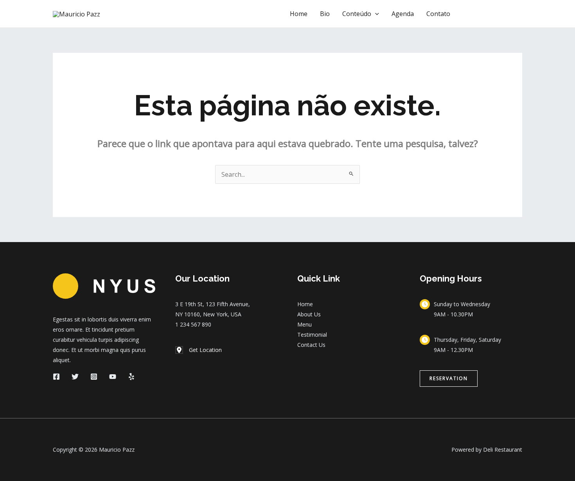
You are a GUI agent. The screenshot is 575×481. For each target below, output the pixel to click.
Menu (304, 324)
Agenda (403, 13)
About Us (309, 314)
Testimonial (312, 334)
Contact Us (311, 344)
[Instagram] (93, 376)
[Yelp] (131, 376)
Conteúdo (356, 13)
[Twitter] (75, 376)
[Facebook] (56, 376)
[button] (375, 13)
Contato (438, 13)
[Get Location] (198, 350)
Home (298, 13)
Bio (325, 13)
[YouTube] (112, 376)
